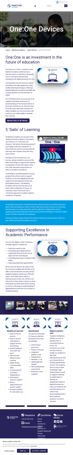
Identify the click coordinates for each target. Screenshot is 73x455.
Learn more (33, 446)
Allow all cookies (39, 451)
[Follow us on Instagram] (61, 422)
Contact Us (41, 424)
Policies (40, 426)
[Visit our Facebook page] (55, 422)
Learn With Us (32, 50)
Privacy (40, 433)
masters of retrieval (18, 121)
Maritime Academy (18, 50)
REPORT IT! (42, 429)
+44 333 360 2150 (27, 419)
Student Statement (44, 431)
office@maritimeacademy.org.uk (31, 427)
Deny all (23, 451)
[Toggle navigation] (35, 5)
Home (8, 50)
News (40, 421)
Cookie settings (9, 451)
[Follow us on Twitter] (58, 422)
